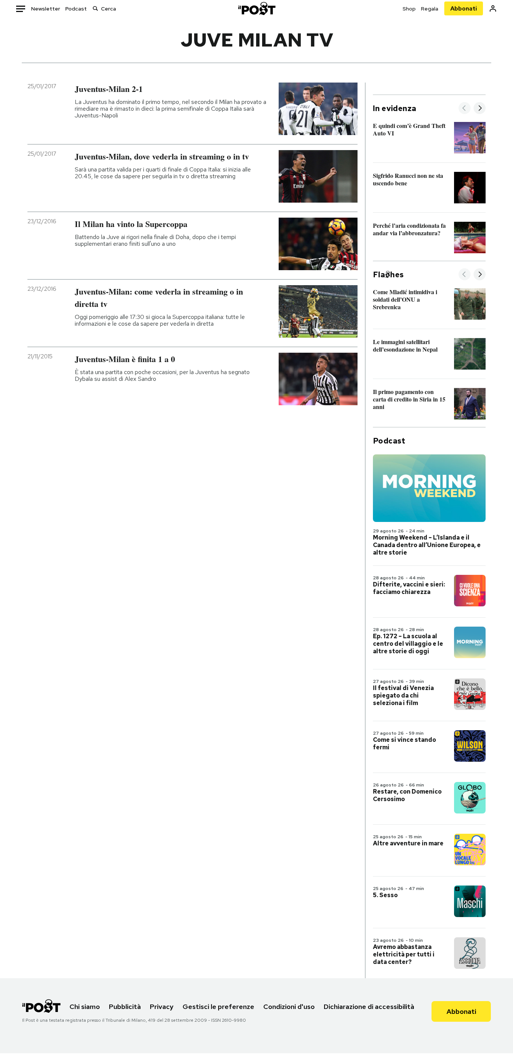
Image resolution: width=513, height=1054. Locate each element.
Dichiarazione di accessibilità (369, 1006)
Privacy (162, 1006)
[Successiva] (480, 108)
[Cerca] (95, 8)
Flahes (388, 275)
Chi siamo (84, 1006)
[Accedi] (493, 8)
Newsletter (45, 8)
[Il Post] (256, 8)
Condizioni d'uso (289, 1006)
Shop (409, 8)
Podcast (76, 8)
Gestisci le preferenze (218, 1006)
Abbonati (463, 8)
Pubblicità (125, 1006)
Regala (429, 8)
